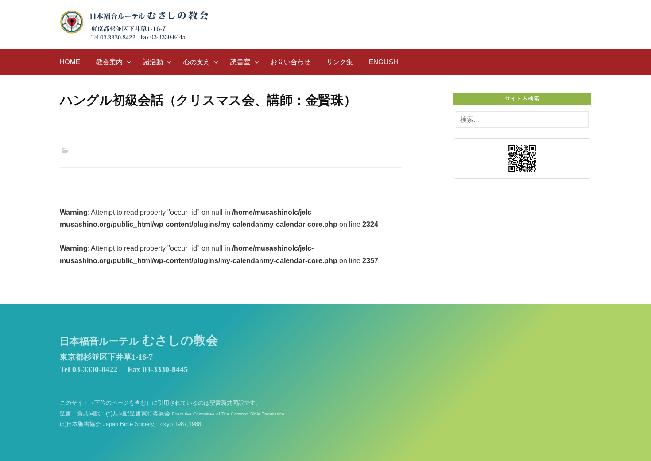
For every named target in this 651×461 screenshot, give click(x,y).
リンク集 (339, 62)
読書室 (240, 62)
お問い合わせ (290, 62)
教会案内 (109, 62)
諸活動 (153, 62)
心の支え (196, 62)
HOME (70, 62)
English (383, 62)
